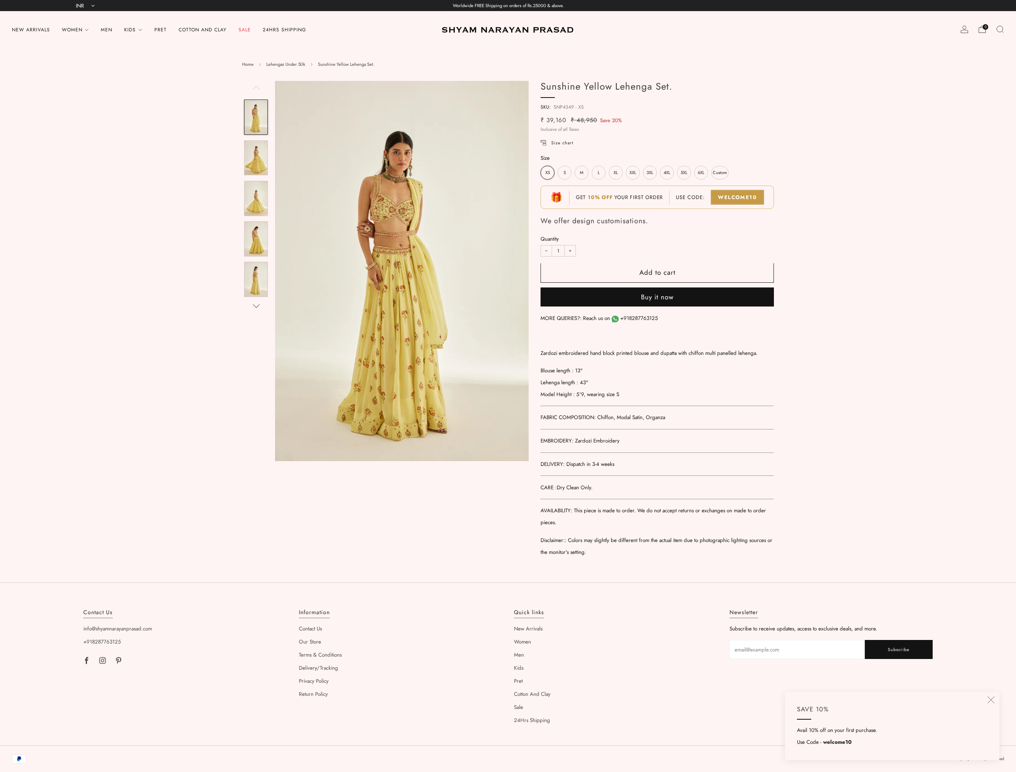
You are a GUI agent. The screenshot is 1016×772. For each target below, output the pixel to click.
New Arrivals (31, 29)
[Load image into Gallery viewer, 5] (255, 279)
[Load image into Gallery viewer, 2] (255, 158)
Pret (160, 29)
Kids (130, 29)
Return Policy (313, 694)
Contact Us (310, 628)
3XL (650, 173)
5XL (684, 173)
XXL (632, 173)
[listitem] (508, 5)
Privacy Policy (314, 681)
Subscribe (899, 649)
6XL (701, 173)
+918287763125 (639, 318)
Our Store (310, 642)
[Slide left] (256, 90)
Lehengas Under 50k (285, 64)
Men (106, 29)
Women (72, 29)
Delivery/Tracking (318, 668)
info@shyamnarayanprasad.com (117, 628)
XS (547, 173)
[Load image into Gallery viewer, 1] (255, 117)
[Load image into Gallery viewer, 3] (255, 198)
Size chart (562, 143)
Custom (720, 173)
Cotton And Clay (203, 29)
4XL (667, 173)
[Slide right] (256, 306)
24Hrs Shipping (284, 29)
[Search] (1000, 29)
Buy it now (657, 297)
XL (616, 173)
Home (248, 64)
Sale (245, 29)
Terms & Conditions (320, 655)
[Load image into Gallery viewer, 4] (255, 239)
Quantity (550, 239)
